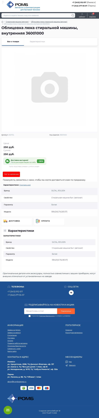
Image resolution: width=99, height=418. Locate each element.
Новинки (68, 330)
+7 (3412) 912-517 (79, 2)
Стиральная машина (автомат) (17, 22)
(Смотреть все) (25, 185)
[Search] (73, 15)
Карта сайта (11, 351)
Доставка (14, 221)
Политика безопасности (47, 316)
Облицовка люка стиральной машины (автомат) (49, 22)
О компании (12, 335)
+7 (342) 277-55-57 (79, 6)
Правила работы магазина (17, 343)
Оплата (45, 221)
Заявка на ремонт (14, 333)
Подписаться (66, 311)
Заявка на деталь (13, 330)
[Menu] (3, 2)
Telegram (72, 365)
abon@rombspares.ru (16, 382)
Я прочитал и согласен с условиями (51, 316)
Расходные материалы (73, 333)
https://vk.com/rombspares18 (71, 292)
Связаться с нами (14, 349)
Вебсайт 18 (56, 411)
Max (70, 362)
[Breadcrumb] (2, 22)
